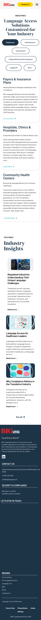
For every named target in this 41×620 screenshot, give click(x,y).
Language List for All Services (12, 601)
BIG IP (4, 590)
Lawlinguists (6, 593)
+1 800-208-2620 (7, 475)
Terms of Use (10, 608)
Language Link (7, 583)
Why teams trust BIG (9, 491)
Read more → (13, 309)
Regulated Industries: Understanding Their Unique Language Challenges (19, 278)
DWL (3, 587)
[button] (37, 4)
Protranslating (6, 577)
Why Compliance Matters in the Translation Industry (20, 382)
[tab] (10, 42)
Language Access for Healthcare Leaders (17, 334)
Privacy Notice (23, 608)
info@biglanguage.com (9, 479)
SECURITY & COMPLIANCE (14, 485)
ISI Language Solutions (9, 580)
